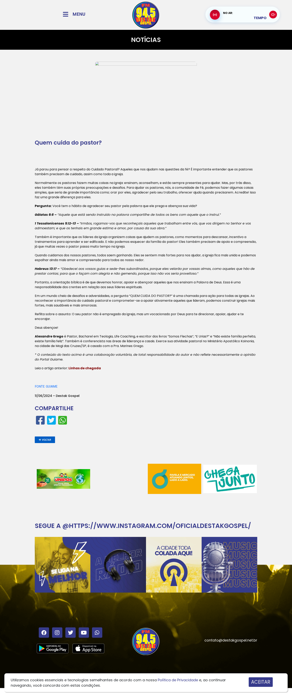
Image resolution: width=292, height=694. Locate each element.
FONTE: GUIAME (46, 386)
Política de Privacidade (178, 679)
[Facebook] (44, 632)
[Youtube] (84, 632)
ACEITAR (260, 682)
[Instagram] (57, 632)
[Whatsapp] (97, 632)
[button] (45, 439)
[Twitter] (70, 632)
